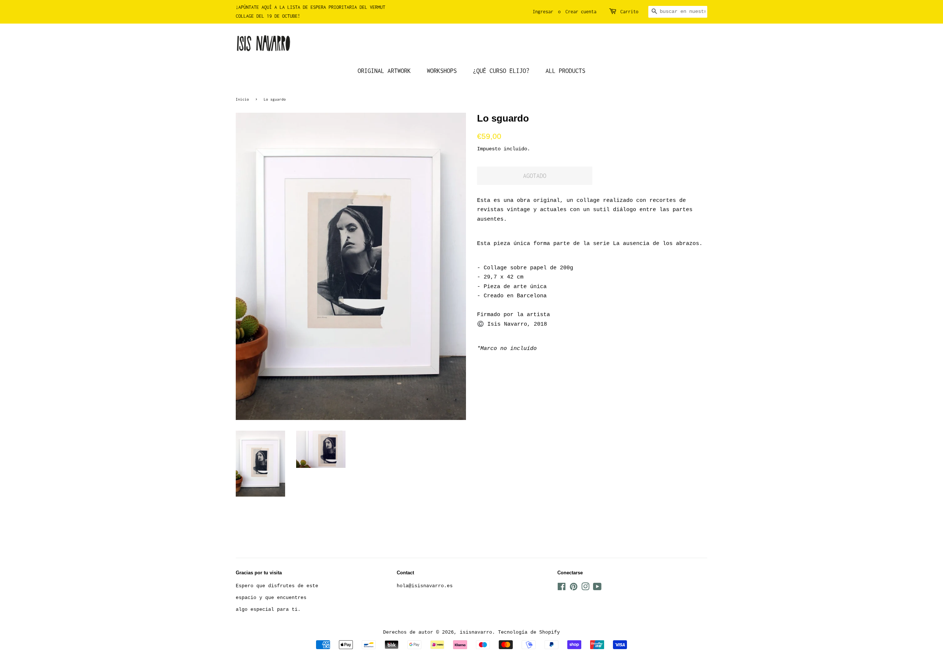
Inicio (242, 99)
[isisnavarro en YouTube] (597, 588)
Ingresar (543, 11)
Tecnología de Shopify (529, 632)
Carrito (629, 11)
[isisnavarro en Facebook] (561, 588)
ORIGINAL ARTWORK (384, 70)
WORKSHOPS (442, 70)
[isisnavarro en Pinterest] (573, 588)
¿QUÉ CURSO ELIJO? (501, 70)
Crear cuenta (580, 11)
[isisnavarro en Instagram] (585, 588)
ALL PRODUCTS (565, 70)
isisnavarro (476, 632)
